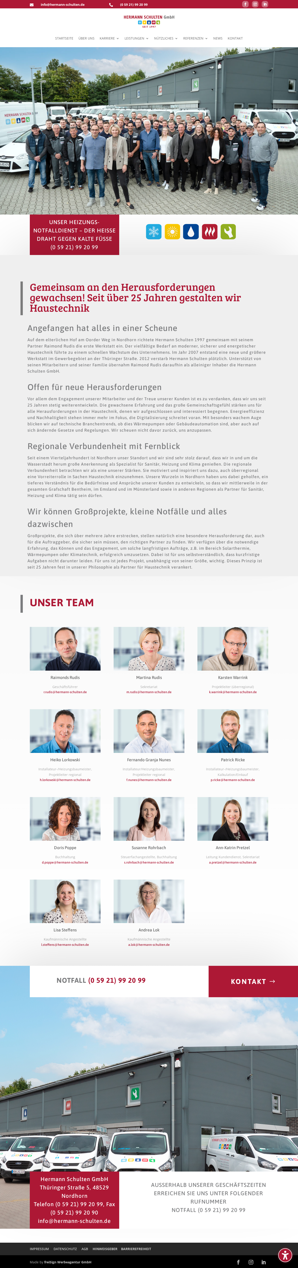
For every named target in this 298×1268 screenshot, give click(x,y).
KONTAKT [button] (249, 981)
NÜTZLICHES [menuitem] (163, 38)
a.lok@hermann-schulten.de (149, 945)
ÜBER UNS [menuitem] (86, 38)
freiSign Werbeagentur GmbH (67, 1262)
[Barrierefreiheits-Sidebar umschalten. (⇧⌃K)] (285, 1255)
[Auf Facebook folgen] (245, 4)
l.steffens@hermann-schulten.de (65, 945)
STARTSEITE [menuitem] (64, 38)
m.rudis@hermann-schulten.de (149, 692)
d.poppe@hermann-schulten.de (65, 862)
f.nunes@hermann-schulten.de (149, 780)
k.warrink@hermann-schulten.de (233, 692)
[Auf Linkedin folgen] (265, 4)
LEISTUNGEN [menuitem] (134, 38)
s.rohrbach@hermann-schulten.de (149, 862)
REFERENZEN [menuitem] (193, 38)
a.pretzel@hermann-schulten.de (233, 862)
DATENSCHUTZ (65, 1249)
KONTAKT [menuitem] (235, 38)
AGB (84, 1249)
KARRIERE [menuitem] (107, 38)
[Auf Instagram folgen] (255, 4)
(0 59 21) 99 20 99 (134, 4)
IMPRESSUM (39, 1249)
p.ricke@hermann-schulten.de (233, 780)
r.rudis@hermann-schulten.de (65, 692)
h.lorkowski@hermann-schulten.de (65, 780)
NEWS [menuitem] (218, 38)
